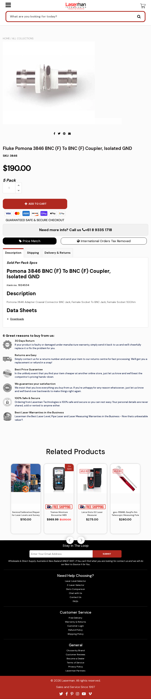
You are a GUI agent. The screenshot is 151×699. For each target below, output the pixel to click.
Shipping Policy (76, 633)
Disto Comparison (75, 589)
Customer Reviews (75, 654)
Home (6, 38)
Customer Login (75, 625)
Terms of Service (75, 662)
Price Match (31, 241)
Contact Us (75, 597)
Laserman (68, 680)
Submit (107, 553)
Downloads (17, 319)
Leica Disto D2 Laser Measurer (92, 514)
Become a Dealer (76, 658)
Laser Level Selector (75, 581)
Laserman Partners (75, 670)
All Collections (23, 38)
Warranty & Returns (75, 621)
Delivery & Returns (58, 253)
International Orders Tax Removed (105, 241)
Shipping (33, 253)
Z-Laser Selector (75, 585)
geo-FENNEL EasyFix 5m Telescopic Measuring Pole (125, 514)
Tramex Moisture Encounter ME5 (59, 514)
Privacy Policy (75, 666)
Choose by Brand (75, 650)
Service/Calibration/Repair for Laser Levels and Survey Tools (26, 514)
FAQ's (75, 601)
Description (13, 253)
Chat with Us (75, 593)
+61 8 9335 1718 (98, 229)
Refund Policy (75, 629)
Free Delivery (75, 617)
